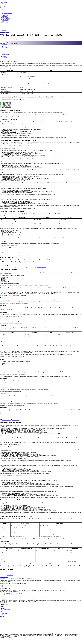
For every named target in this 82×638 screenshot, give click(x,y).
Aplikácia (4, 4)
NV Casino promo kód (41, 267)
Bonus (3, 3)
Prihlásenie (2, 6)
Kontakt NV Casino (4, 577)
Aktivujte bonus (4, 44)
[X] (2, 616)
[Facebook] (0, 616)
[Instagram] (3, 616)
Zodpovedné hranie (6, 609)
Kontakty (4, 608)
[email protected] (10, 575)
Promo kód (4, 2)
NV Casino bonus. (33, 238)
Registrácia (6, 6)
